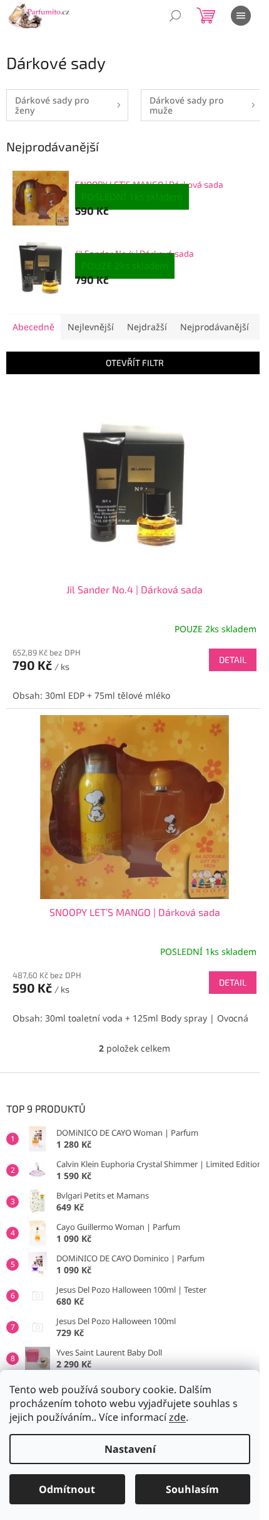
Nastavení (130, 1449)
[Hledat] (175, 15)
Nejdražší (147, 327)
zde (177, 1417)
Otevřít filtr (135, 362)
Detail (232, 659)
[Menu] (240, 15)
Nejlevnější (91, 327)
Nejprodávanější (214, 327)
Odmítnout (67, 1489)
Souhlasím (192, 1489)
